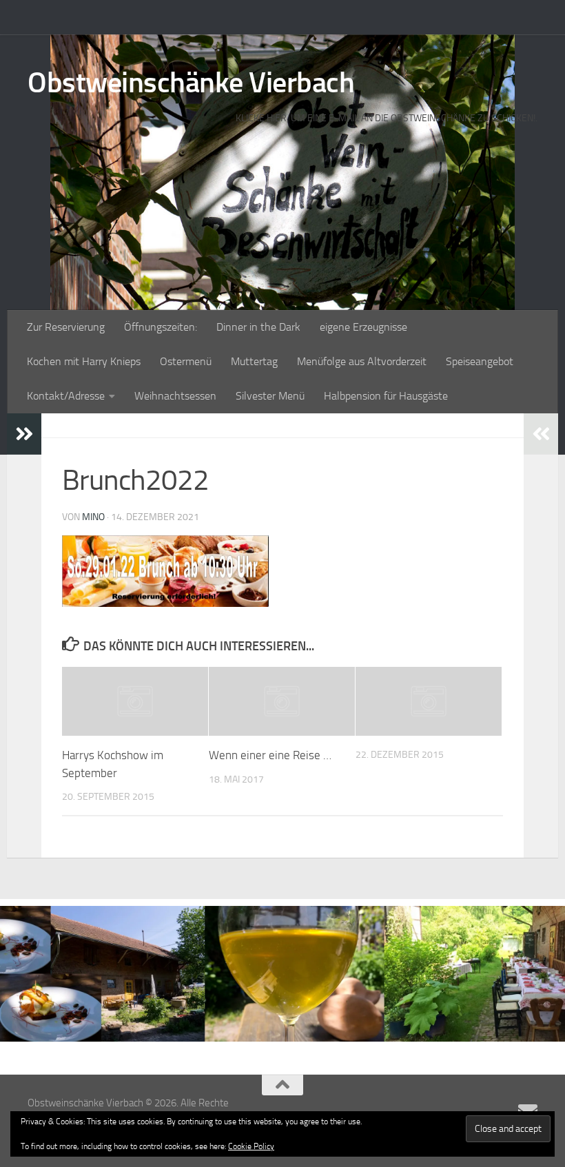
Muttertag (254, 361)
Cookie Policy (251, 1146)
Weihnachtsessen (175, 395)
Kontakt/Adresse (66, 395)
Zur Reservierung (66, 326)
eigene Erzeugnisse (363, 326)
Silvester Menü (270, 395)
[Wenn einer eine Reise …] (282, 701)
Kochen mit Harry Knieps (84, 361)
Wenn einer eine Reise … (270, 755)
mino (93, 517)
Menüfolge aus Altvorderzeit (362, 361)
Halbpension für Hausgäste (386, 395)
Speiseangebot (479, 361)
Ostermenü (186, 361)
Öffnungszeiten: (160, 326)
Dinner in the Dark (258, 326)
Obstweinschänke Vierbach (191, 82)
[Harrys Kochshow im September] (135, 701)
